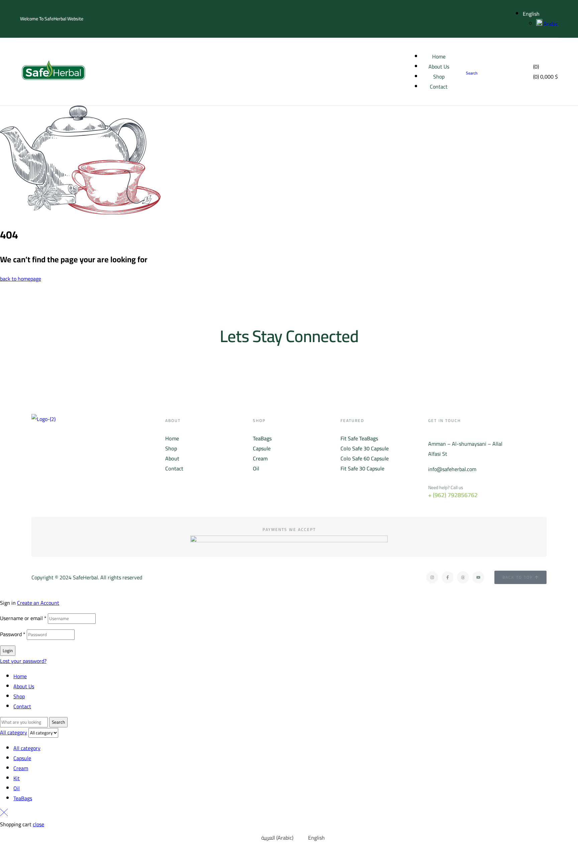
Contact (22, 706)
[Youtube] (478, 577)
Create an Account (38, 603)
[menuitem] (273, 837)
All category (26, 748)
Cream (20, 768)
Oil (16, 788)
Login (8, 651)
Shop (19, 696)
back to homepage (20, 279)
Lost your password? (23, 661)
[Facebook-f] (448, 577)
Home (20, 676)
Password (12, 634)
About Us (23, 686)
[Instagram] (432, 577)
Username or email (23, 618)
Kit (16, 778)
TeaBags (22, 798)
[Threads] (463, 577)
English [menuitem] (316, 838)
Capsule (22, 758)
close (38, 824)
